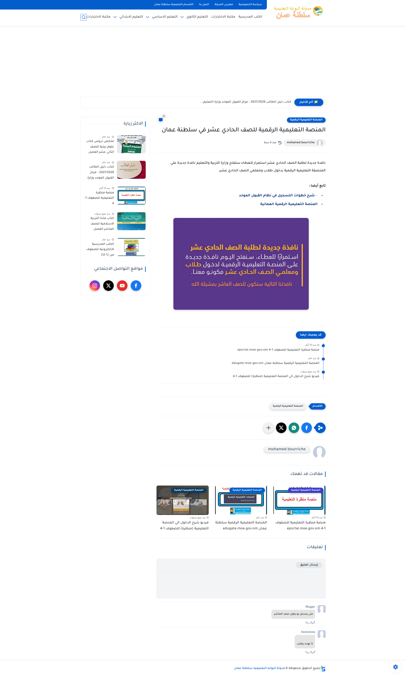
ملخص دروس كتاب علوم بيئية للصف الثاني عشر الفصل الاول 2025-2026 (100, 147)
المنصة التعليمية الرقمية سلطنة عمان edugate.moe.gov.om (275, 363)
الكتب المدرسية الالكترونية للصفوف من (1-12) (100, 250)
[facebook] (136, 285)
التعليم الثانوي (197, 17)
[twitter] (108, 285)
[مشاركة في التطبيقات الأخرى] (268, 427)
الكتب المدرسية (250, 17)
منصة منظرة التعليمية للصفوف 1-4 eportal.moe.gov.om (278, 350)
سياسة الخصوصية (250, 4)
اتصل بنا (204, 4)
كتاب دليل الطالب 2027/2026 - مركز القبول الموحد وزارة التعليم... (245, 102)
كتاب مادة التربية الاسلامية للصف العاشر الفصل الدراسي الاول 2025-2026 (100, 225)
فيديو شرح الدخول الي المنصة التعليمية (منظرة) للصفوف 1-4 (276, 376)
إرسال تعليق (309, 565)
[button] (306, 427)
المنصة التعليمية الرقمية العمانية (289, 204)
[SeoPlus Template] (323, 668)
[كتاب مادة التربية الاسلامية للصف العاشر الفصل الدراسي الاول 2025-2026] (131, 221)
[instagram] (94, 285)
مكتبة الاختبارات (223, 17)
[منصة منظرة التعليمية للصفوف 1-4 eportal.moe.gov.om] (131, 196)
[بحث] (83, 17)
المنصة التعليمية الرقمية (306, 119)
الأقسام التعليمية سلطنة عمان (173, 4)
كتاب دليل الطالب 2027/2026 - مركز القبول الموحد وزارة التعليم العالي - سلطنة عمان (100, 173)
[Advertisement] (203, 63)
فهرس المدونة (224, 4)
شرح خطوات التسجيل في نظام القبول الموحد (277, 196)
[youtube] (122, 285)
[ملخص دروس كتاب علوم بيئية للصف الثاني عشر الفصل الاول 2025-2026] (131, 144)
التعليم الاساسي (165, 17)
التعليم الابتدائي (131, 17)
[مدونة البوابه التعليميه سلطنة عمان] (297, 12)
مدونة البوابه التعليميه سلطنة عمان (259, 668)
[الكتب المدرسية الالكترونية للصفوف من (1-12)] (131, 247)
